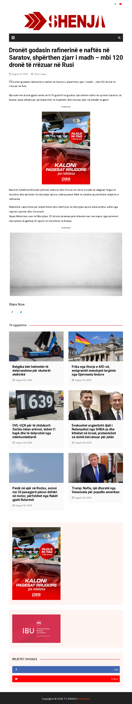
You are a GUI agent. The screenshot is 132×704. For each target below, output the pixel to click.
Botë (37, 74)
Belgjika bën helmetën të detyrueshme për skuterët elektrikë (31, 370)
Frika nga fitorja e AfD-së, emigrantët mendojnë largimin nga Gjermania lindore (94, 370)
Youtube (120, 4)
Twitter (21, 312)
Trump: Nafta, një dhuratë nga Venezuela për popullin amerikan (95, 490)
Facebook (115, 4)
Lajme (44, 74)
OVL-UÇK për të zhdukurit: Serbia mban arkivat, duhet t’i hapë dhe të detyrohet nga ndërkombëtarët (33, 431)
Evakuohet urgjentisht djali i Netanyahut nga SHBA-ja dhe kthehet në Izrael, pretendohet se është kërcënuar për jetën (94, 431)
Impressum (84, 698)
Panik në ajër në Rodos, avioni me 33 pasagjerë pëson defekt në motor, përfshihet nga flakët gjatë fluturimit (35, 494)
